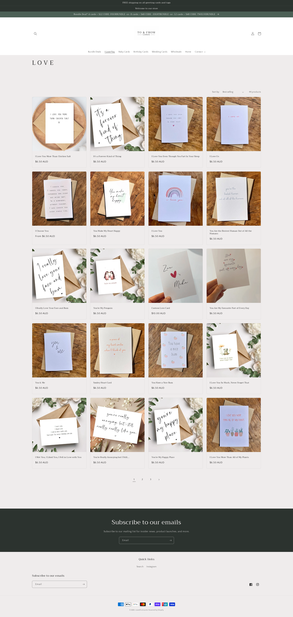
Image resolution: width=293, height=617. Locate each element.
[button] (35, 33)
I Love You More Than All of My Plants (229, 457)
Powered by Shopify (156, 610)
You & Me (40, 383)
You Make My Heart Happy (106, 231)
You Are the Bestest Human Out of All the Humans (231, 232)
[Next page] (159, 479)
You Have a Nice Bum (162, 383)
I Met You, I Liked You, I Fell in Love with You (58, 457)
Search (140, 566)
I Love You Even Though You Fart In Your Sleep (176, 156)
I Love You (157, 231)
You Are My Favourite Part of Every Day (229, 308)
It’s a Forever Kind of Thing (107, 156)
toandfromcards (142, 610)
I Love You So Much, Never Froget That (229, 383)
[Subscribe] (170, 540)
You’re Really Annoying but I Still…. (111, 457)
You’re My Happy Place (163, 457)
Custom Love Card (161, 308)
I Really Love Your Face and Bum (51, 308)
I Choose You (42, 231)
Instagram (151, 566)
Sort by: (216, 92)
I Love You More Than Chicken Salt (53, 156)
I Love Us (214, 156)
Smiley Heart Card (102, 383)
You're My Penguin (102, 308)
